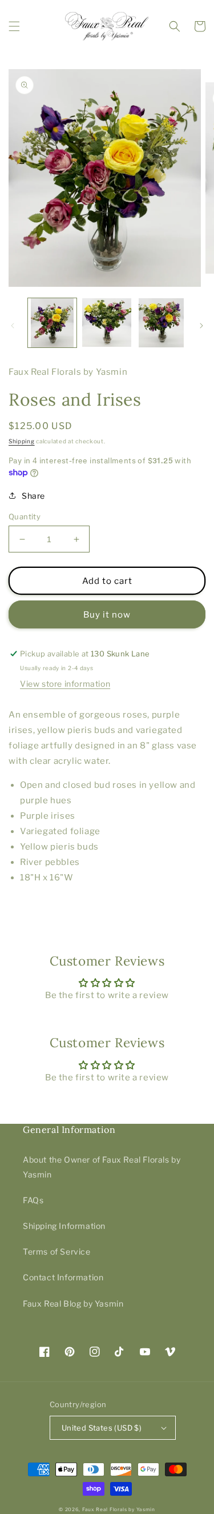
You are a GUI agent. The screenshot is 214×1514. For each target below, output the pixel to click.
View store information (65, 683)
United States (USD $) (102, 1427)
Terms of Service (57, 1251)
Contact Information (63, 1277)
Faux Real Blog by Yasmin (73, 1303)
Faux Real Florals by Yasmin (118, 1509)
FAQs (33, 1200)
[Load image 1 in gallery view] (52, 322)
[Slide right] (201, 325)
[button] (14, 26)
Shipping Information (64, 1226)
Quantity (25, 516)
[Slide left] (12, 325)
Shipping (22, 441)
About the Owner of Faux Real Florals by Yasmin (101, 1167)
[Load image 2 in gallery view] (106, 322)
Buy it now (107, 615)
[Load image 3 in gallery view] (161, 322)
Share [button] (33, 495)
